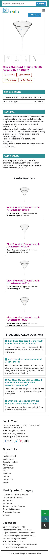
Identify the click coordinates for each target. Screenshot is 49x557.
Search (40, 3)
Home (5, 453)
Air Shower (7, 503)
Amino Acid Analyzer (12, 509)
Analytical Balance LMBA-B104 (16, 547)
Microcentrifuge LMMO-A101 (15, 538)
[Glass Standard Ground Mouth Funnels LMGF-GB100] (24, 229)
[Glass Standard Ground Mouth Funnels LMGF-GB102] (22, 35)
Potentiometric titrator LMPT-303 (17, 530)
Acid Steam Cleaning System (16, 494)
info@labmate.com (14, 430)
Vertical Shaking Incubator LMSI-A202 (19, 535)
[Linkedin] (16, 441)
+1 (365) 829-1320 (16, 436)
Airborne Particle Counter (14, 506)
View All (6, 515)
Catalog (11, 74)
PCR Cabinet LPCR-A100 (13, 541)
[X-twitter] (10, 441)
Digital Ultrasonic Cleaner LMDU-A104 (19, 533)
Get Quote (35, 14)
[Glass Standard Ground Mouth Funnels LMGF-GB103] (24, 266)
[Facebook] (5, 441)
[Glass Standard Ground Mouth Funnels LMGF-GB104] (24, 193)
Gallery (6, 482)
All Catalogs (8, 465)
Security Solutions (10, 462)
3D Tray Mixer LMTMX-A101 (14, 527)
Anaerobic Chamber (12, 512)
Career (6, 476)
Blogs (5, 471)
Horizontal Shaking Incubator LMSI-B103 (20, 544)
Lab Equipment (9, 456)
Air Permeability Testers (13, 497)
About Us (7, 474)
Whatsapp (11, 80)
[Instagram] (21, 441)
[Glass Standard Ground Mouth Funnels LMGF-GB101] (24, 303)
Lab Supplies (8, 459)
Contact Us (8, 479)
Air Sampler (8, 500)
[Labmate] (10, 10)
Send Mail (25, 74)
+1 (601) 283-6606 (14, 433)
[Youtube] (26, 441)
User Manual (8, 468)
